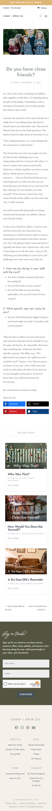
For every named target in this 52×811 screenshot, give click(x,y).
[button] (14, 403)
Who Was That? (19, 474)
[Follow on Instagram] (22, 727)
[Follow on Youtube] (33, 727)
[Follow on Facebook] (16, 727)
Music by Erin (15, 778)
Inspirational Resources (15, 773)
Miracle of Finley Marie (15, 749)
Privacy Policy (11, 803)
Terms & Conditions (27, 803)
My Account (16, 8)
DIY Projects (36, 758)
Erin (16, 82)
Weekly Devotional (35, 533)
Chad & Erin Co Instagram (36, 779)
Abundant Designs (35, 806)
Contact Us (36, 785)
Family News (36, 749)
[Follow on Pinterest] (27, 727)
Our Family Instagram (36, 773)
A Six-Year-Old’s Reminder (25, 579)
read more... (14, 485)
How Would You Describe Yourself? (25, 528)
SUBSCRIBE (26, 694)
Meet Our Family (15, 745)
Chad (12, 478)
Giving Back (15, 754)
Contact (6, 8)
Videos (36, 754)
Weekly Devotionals (36, 745)
